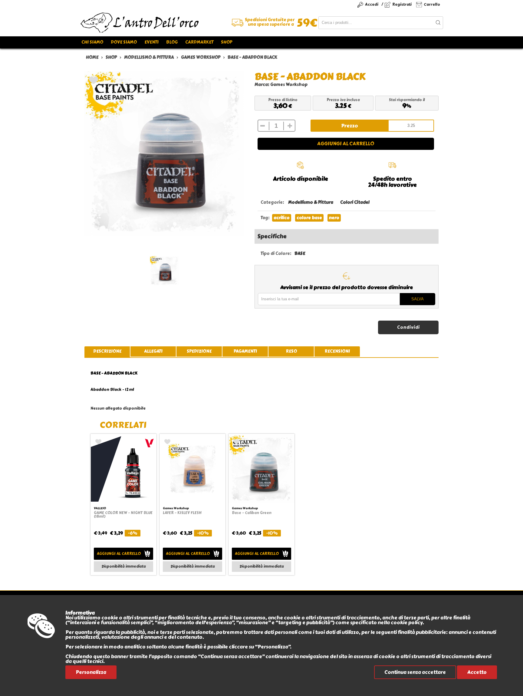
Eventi (151, 42)
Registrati (402, 4)
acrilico (282, 218)
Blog (172, 42)
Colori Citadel (355, 202)
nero (334, 218)
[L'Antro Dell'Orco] (171, 22)
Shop (226, 42)
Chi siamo (92, 42)
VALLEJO (100, 508)
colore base (309, 218)
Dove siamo (124, 42)
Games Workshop (289, 84)
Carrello (432, 4)
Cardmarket (199, 42)
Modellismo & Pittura (310, 202)
